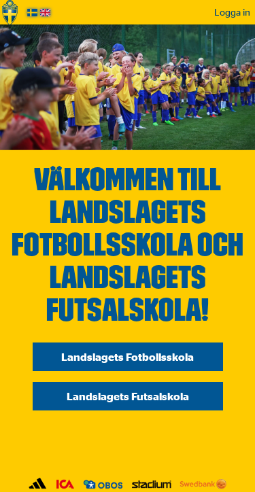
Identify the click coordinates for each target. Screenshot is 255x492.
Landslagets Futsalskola (128, 396)
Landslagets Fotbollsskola (127, 357)
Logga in (232, 12)
